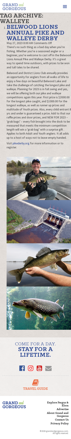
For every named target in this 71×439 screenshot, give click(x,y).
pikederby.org (21, 143)
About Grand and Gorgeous (58, 415)
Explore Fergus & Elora (58, 404)
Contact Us (62, 419)
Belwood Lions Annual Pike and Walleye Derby (35, 32)
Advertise (63, 409)
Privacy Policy (60, 423)
